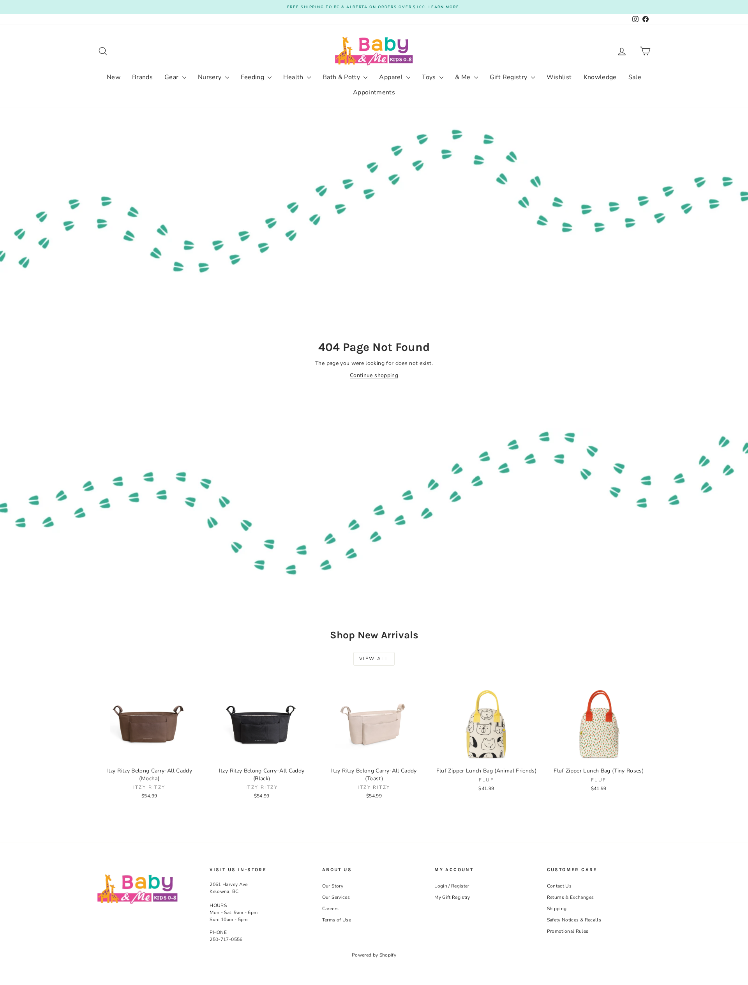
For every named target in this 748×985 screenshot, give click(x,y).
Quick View (149, 755)
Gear (172, 77)
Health (294, 77)
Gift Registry (509, 77)
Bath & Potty (342, 77)
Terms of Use (336, 920)
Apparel (391, 77)
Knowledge (600, 77)
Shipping (557, 908)
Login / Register (451, 886)
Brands (142, 77)
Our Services (336, 897)
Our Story (332, 886)
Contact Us (559, 886)
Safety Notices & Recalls (574, 920)
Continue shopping (374, 375)
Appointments (374, 92)
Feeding (253, 77)
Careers (330, 908)
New (113, 77)
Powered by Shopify (374, 955)
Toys (430, 77)
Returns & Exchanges (570, 897)
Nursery (210, 77)
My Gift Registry (452, 897)
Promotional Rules (568, 931)
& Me (463, 77)
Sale (634, 77)
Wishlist (559, 77)
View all (374, 658)
